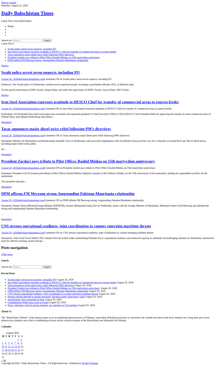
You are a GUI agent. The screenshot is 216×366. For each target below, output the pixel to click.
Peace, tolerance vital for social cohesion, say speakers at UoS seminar (43, 305)
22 (19, 350)
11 (6, 346)
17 (3, 350)
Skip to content (8, 2)
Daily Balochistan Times (27, 13)
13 (12, 346)
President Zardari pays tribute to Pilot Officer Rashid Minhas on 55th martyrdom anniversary (54, 57)
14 (15, 346)
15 (19, 346)
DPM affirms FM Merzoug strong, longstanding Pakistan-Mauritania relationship (48, 60)
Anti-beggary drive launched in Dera (26, 299)
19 (9, 350)
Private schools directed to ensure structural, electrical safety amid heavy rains (46, 296)
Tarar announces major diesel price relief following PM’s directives (41, 54)
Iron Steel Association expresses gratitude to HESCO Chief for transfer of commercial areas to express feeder (62, 51)
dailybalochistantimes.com (31, 79)
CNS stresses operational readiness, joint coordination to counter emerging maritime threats (76, 226)
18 (6, 350)
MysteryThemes (90, 363)
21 (15, 350)
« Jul (3, 360)
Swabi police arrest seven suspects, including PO (32, 49)
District (5, 65)
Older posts (7, 254)
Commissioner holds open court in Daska (28, 302)
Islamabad (6, 122)
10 (3, 346)
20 (12, 350)
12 (9, 346)
